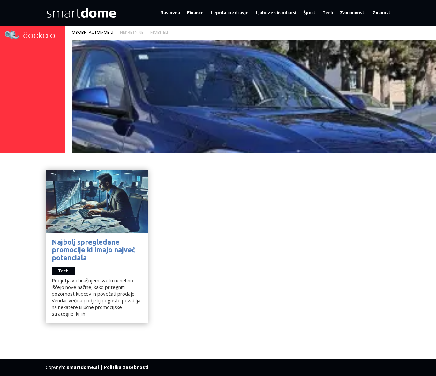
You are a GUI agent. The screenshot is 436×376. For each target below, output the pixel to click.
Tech (327, 13)
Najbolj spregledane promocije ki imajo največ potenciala (93, 249)
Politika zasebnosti (126, 367)
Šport (309, 13)
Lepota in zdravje (230, 13)
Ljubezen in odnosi (276, 13)
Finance (195, 13)
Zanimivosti (352, 13)
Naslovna (170, 13)
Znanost (381, 13)
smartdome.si (83, 367)
